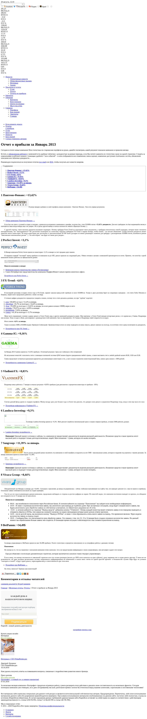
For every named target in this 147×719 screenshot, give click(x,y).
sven (7, 302)
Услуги (13, 91)
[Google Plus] (27, 573)
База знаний (15, 112)
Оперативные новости (19, 79)
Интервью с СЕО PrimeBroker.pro (14, 659)
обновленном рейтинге (18, 154)
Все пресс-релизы (8, 677)
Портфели (14, 110)
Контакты (14, 100)
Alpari (44, 7)
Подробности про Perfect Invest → (16, 276)
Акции (13, 85)
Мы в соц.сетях (16, 106)
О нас (12, 89)
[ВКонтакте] (18, 573)
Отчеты (27, 588)
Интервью (14, 83)
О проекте (10, 710)
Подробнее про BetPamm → (16, 565)
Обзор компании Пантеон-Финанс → (20, 221)
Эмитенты (14, 114)
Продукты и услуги (13, 87)
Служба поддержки (13, 716)
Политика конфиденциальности (51, 706)
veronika (9, 308)
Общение (9, 98)
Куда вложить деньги (14, 124)
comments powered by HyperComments (15, 584)
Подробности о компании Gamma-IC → (21, 363)
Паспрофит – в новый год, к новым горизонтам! (20, 679)
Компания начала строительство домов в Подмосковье (27, 270)
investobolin (10, 310)
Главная (4, 588)
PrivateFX (21, 7)
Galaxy (8, 312)
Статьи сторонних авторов (16, 139)
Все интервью (6, 638)
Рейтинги (9, 95)
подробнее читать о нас (82, 630)
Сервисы (9, 108)
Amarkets (9, 7)
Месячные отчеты (16, 588)
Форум (8, 712)
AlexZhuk (9, 304)
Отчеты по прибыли (18, 93)
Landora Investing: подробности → (19, 432)
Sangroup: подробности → (16, 464)
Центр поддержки (17, 104)
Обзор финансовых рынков (21, 81)
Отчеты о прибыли (10, 127)
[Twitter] (20, 573)
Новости (9, 77)
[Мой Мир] (25, 573)
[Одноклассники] (22, 573)
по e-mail (42, 162)
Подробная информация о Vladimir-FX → (22, 406)
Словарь (13, 116)
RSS (51, 162)
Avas (7, 306)
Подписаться (18, 621)
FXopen (33, 7)
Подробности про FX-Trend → (17, 329)
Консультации (15, 102)
